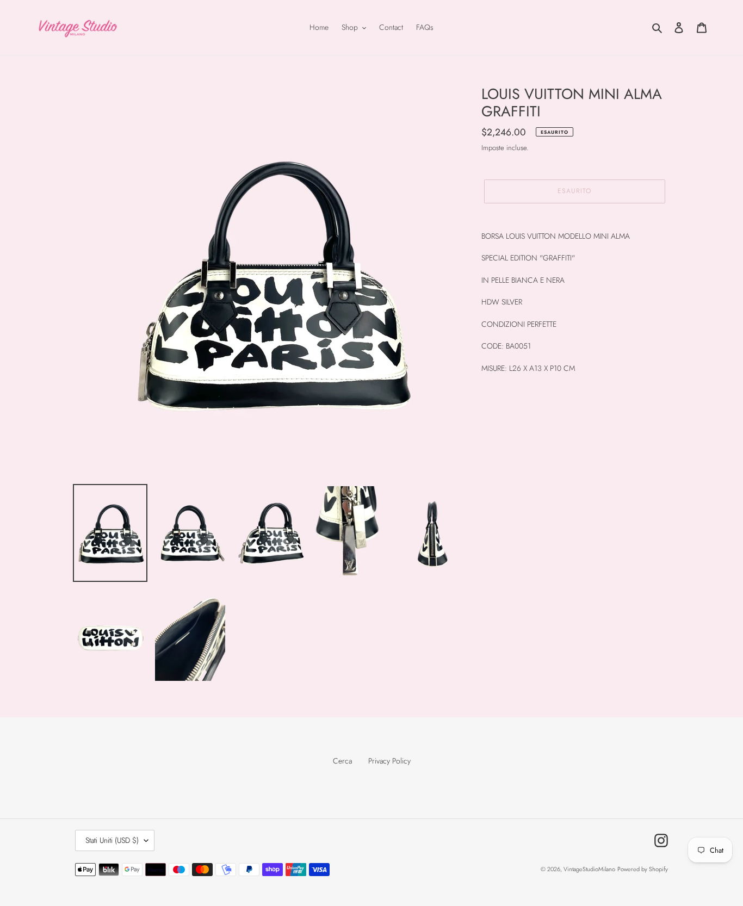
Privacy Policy (389, 760)
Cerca (342, 760)
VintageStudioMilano (589, 869)
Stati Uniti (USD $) (112, 840)
